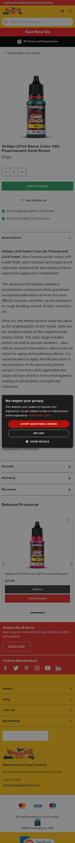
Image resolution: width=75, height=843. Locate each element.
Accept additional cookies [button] (38, 424)
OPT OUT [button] (38, 433)
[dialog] (37, 421)
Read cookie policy (40, 415)
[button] (37, 441)
